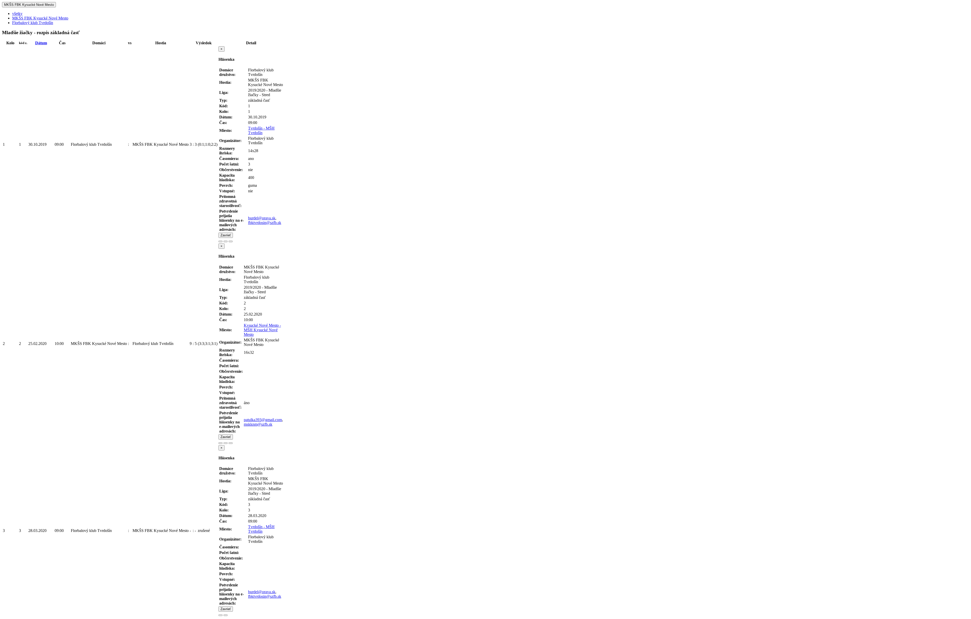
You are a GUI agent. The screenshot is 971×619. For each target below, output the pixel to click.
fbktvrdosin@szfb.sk (264, 222)
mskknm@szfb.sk (258, 424)
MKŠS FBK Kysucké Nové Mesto (29, 5)
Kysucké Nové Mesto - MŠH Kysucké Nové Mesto (262, 330)
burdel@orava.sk (261, 218)
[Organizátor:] (226, 241)
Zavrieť (225, 235)
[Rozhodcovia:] (231, 241)
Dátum (41, 43)
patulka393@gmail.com (263, 420)
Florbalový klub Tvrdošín (32, 22)
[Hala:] (220, 241)
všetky (17, 13)
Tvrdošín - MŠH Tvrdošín (261, 130)
